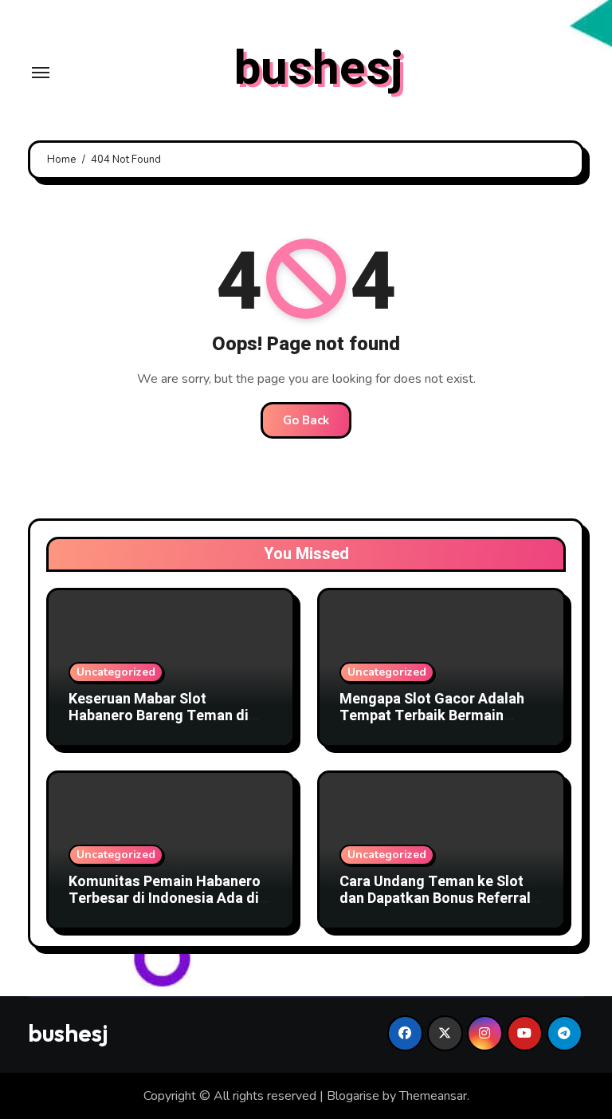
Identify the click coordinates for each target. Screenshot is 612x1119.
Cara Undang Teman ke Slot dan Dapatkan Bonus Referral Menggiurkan (435, 899)
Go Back (306, 420)
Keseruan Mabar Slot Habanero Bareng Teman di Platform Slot (159, 716)
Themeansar (433, 1096)
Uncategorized (115, 672)
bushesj (319, 68)
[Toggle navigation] (40, 72)
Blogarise (353, 1096)
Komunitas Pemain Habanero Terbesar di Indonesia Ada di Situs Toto (165, 899)
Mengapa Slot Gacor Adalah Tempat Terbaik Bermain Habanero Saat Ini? (431, 716)
